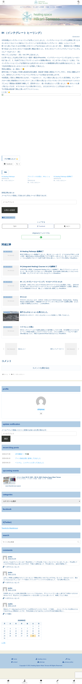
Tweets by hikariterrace (10, 528)
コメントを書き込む (41, 368)
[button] (67, 226)
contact (14, 662)
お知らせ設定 (9, 210)
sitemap (41, 662)
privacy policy (68, 662)
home (15, 659)
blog (68, 659)
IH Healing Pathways (8, 176)
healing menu (41, 659)
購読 (6, 439)
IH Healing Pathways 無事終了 (63, 176)
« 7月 (3, 643)
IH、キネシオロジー (9, 217)
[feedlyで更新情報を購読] (41, 237)
